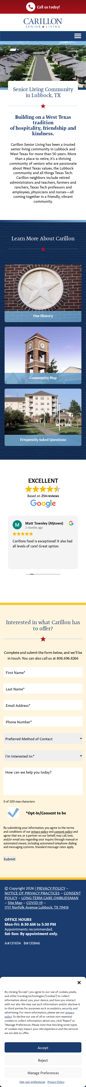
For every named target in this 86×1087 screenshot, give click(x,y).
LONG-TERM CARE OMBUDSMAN (49, 897)
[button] (79, 982)
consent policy (63, 831)
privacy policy (39, 831)
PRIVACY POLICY (51, 887)
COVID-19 (34, 902)
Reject (43, 1060)
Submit (9, 858)
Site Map (15, 902)
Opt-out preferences (32, 1081)
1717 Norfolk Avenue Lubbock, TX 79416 (37, 906)
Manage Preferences (43, 1072)
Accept (43, 1047)
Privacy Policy (55, 1081)
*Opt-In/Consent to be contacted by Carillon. (46, 814)
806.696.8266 (67, 657)
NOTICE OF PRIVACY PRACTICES (32, 892)
